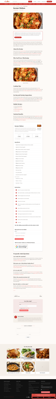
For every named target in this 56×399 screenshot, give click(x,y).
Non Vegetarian (18, 6)
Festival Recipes (49, 1)
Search (30, 1)
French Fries (30, 385)
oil (38, 88)
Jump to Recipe (18, 37)
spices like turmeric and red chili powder (23, 118)
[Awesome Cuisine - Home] (7, 1)
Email (16, 231)
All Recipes (34, 1)
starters (34, 60)
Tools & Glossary (44, 1)
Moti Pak (30, 384)
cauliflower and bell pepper (17, 260)
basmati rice (21, 98)
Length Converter (6, 387)
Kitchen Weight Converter (7, 384)
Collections (38, 1)
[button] (37, 128)
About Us (17, 388)
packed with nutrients (38, 116)
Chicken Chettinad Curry (18, 109)
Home (14, 6)
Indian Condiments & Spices (7, 388)
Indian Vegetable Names (7, 391)
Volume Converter (6, 385)
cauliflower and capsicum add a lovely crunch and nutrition (23, 62)
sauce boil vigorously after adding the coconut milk (29, 285)
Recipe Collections (18, 384)
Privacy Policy (22, 235)
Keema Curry (20, 107)
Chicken (21, 6)
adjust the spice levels (21, 259)
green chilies (39, 89)
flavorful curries (23, 51)
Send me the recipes (24, 310)
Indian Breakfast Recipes (19, 385)
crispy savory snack (25, 280)
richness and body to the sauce (22, 278)
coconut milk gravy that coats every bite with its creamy (27, 63)
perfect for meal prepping (19, 99)
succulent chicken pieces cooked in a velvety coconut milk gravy (30, 53)
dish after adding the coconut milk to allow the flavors (32, 90)
